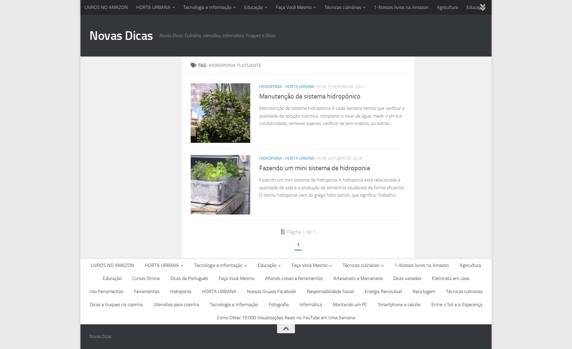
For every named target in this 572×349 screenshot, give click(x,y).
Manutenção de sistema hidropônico (309, 96)
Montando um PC (350, 304)
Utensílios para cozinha (176, 304)
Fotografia (279, 304)
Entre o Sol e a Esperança (456, 304)
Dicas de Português (189, 278)
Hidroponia (270, 86)
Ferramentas (146, 291)
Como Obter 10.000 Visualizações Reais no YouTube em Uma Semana (286, 317)
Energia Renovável (383, 291)
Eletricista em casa (450, 278)
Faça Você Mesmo (294, 7)
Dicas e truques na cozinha (116, 304)
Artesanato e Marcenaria (358, 278)
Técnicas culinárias (342, 7)
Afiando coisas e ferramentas (294, 278)
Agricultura (447, 7)
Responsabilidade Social (330, 291)
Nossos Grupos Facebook (271, 291)
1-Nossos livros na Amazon (401, 7)
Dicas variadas (407, 278)
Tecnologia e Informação (207, 7)
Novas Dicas (121, 35)
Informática (310, 304)
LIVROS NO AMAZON (106, 7)
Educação (253, 7)
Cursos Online (146, 278)
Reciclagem (424, 291)
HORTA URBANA (153, 7)
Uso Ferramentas (106, 291)
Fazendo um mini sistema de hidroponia (314, 168)
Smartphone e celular (399, 304)
